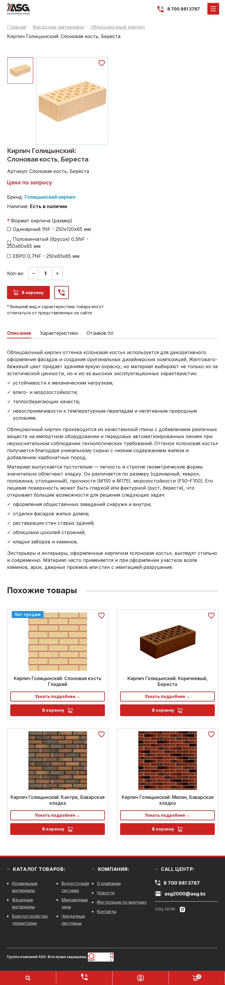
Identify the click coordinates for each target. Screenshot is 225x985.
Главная (16, 27)
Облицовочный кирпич (118, 27)
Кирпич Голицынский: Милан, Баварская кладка (168, 800)
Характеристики (59, 333)
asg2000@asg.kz (185, 894)
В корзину (33, 292)
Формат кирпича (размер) (41, 221)
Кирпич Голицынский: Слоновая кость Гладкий (57, 681)
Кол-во (15, 273)
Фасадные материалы (58, 27)
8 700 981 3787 (183, 8)
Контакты (106, 911)
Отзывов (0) (99, 333)
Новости (106, 892)
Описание (19, 333)
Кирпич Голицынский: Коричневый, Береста (167, 681)
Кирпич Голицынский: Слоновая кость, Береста (63, 36)
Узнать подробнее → (57, 696)
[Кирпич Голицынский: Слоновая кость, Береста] (72, 101)
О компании (109, 883)
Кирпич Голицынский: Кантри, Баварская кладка (58, 800)
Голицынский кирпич (50, 197)
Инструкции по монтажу (122, 902)
